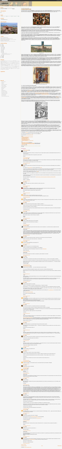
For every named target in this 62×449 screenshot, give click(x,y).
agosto (2, 49)
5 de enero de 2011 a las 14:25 (26, 436)
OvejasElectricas (3, 90)
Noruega (13, 62)
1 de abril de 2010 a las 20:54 (26, 346)
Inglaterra (2, 62)
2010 (2, 46)
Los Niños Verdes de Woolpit (25, 137)
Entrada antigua (59, 445)
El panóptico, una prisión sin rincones (5, 40)
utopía (4, 69)
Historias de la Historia (4, 84)
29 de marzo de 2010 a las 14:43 (26, 210)
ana (23, 198)
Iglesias (14, 61)
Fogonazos (2, 82)
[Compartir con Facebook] (23, 146)
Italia (5, 62)
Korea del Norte (9, 62)
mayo (2, 51)
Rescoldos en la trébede (4, 92)
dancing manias (30, 167)
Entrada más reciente (23, 445)
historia (16, 66)
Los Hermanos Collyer (32, 439)
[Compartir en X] (22, 146)
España (2, 61)
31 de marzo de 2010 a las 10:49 (26, 313)
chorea (41, 167)
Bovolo (24, 202)
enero (2, 55)
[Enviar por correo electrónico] (21, 146)
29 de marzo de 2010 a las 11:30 (26, 157)
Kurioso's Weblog (3, 85)
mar (16, 67)
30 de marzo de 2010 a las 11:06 (26, 251)
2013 (2, 44)
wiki (29, 399)
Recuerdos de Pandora (4, 91)
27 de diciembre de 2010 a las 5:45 (26, 425)
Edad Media (14, 60)
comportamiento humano (5, 64)
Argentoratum (44, 248)
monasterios (7, 68)
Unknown (24, 241)
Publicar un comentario (23, 444)
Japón (7, 62)
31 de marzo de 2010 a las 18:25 (26, 334)
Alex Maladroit (25, 225)
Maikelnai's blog (3, 87)
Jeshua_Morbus (25, 158)
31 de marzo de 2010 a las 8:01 (26, 303)
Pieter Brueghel (44, 25)
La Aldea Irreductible (3, 86)
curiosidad (6, 65)
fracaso (13, 66)
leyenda (9, 67)
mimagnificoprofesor (26, 361)
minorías (2, 68)
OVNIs (15, 62)
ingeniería (3, 67)
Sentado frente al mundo (4, 93)
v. (23, 314)
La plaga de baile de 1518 (26, 9)
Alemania (3, 60)
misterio (4, 68)
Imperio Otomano (17, 61)
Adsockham (25, 409)
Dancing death (23, 144)
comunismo (12, 64)
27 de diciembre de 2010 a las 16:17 (27, 430)
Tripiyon (24, 211)
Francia (4, 61)
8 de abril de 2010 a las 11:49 (26, 408)
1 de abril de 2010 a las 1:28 (26, 340)
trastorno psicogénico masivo (45, 94)
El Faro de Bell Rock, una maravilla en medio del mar (7, 38)
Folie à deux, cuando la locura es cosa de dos (27, 136)
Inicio (42, 445)
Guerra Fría (11, 61)
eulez (24, 347)
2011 (2, 45)
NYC (11, 62)
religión (12, 68)
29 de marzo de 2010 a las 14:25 (26, 201)
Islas (4, 62)
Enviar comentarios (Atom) (28, 447)
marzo (2, 52)
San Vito (27, 132)
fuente (37, 171)
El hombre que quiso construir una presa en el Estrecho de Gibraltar (8, 39)
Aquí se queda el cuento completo (27, 317)
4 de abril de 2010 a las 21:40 (26, 377)
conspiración (15, 64)
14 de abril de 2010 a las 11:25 (26, 420)
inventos (6, 67)
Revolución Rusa (17, 62)
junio (2, 50)
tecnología (2, 69)
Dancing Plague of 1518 (24, 142)
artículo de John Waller (34, 416)
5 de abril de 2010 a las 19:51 (26, 384)
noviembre (3, 47)
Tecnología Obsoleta (3, 94)
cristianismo (2, 65)
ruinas (14, 68)
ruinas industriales (17, 68)
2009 (2, 56)
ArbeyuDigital (25, 368)
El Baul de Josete (3, 81)
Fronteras (2, 83)
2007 (2, 57)
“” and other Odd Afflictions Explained (28, 143)
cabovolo (5, 3)
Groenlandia (8, 61)
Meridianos (2, 88)
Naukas (2, 89)
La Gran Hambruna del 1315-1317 (26, 139)
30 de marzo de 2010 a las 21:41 (26, 281)
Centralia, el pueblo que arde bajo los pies (6, 54)
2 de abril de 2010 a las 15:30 (26, 360)
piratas (9, 68)
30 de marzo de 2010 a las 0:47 (26, 224)
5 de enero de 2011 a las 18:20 (26, 443)
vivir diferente (7, 69)
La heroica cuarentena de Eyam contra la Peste (27, 140)
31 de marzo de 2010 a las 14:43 (26, 321)
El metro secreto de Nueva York (4, 37)
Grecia (6, 61)
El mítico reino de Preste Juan (25, 138)
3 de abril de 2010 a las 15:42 (26, 367)
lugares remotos (13, 67)
